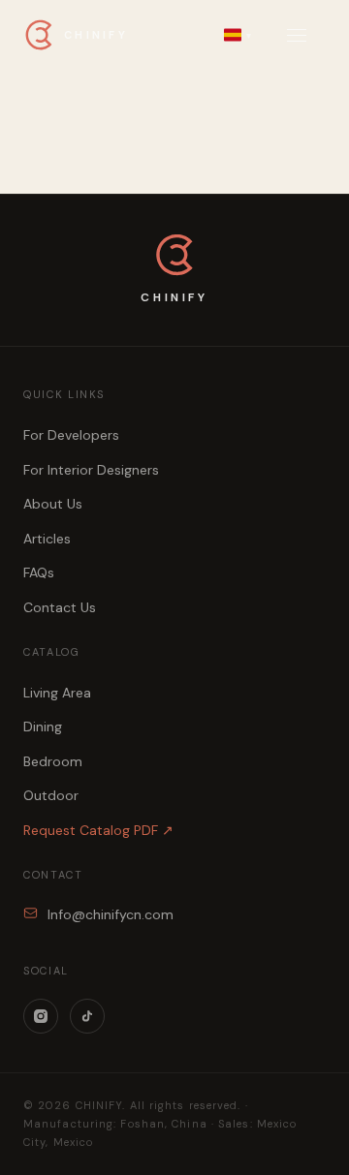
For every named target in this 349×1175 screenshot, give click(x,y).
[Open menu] (296, 35)
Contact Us (59, 607)
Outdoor (51, 795)
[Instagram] (40, 1016)
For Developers (71, 435)
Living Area (57, 692)
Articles (47, 538)
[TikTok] (87, 1016)
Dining (42, 726)
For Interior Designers (91, 470)
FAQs (38, 572)
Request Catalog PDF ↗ (98, 830)
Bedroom (52, 761)
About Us (52, 503)
